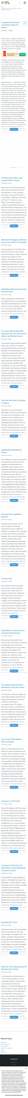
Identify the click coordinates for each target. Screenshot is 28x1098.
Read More (14, 226)
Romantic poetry (4, 1046)
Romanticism (9, 84)
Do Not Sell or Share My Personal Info (14, 1095)
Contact (14, 1064)
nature (2, 64)
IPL (2, 7)
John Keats (3, 1052)
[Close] (26, 1068)
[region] (14, 1082)
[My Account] (25, 3)
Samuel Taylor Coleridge (6, 1048)
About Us (14, 1062)
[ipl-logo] (7, 3)
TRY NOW (22, 54)
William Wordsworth (5, 1044)
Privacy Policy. (17, 1092)
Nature (2, 1050)
